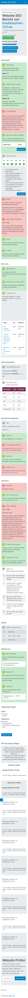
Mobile (5, 716)
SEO (4, 727)
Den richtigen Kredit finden (7, 328)
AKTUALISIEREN (8, 38)
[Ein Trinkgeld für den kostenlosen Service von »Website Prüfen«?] (3, 990)
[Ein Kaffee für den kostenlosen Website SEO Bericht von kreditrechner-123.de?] (19, 41)
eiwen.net (12, 996)
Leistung (5, 721)
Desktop (5, 714)
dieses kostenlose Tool (14, 127)
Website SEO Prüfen (8, 2)
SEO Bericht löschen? (9, 51)
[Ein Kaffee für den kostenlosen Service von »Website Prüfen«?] (21, 973)
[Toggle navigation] (24, 2)
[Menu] (1, 799)
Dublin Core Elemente (11, 472)
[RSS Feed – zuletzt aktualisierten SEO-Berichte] (25, 6)
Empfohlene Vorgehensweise (11, 725)
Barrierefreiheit (7, 723)
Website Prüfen (6, 735)
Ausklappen (21, 149)
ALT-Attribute (9, 209)
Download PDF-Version (10, 48)
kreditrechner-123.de (13, 25)
